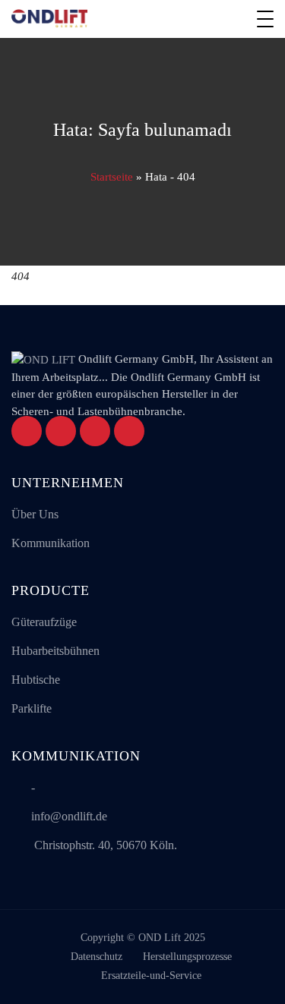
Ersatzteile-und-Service (151, 975)
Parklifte (31, 708)
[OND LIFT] (49, 19)
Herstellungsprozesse (187, 956)
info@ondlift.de (69, 816)
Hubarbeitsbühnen (55, 650)
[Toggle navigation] (265, 19)
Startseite (111, 177)
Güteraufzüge (44, 621)
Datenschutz (96, 956)
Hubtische (35, 679)
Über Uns (35, 514)
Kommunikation (50, 543)
